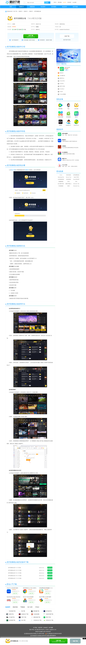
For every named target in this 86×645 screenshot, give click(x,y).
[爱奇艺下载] (44, 617)
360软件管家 (60, 116)
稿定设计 (62, 72)
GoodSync (62, 88)
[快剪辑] (60, 121)
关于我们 (35, 627)
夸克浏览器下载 (12, 611)
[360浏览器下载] (7, 620)
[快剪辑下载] (7, 614)
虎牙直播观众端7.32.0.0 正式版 (14, 570)
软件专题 (75, 6)
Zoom (61, 174)
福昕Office (62, 78)
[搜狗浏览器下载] (32, 617)
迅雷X (68, 185)
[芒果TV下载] (19, 617)
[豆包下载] (19, 611)
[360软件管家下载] (44, 614)
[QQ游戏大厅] (68, 121)
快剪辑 (60, 125)
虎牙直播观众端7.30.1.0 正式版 (14, 572)
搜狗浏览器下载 (37, 617)
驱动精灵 (69, 2)
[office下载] (19, 620)
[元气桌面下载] (7, 617)
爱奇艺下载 (48, 617)
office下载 (23, 620)
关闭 (84, 638)
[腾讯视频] (60, 104)
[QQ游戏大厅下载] (19, 614)
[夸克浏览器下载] (7, 611)
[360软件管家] (60, 113)
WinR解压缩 (62, 75)
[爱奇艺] (76, 113)
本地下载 (50, 567)
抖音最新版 (61, 185)
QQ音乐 (64, 2)
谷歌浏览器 (68, 174)
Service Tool (68, 177)
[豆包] (68, 104)
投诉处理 (45, 627)
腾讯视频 (60, 2)
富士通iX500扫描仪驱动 (61, 183)
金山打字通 (76, 177)
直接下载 (66, 36)
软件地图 (51, 627)
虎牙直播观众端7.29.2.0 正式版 (14, 575)
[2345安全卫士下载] (32, 620)
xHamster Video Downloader (76, 183)
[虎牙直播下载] (44, 611)
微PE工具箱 (62, 86)
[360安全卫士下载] (44, 620)
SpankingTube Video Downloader (61, 177)
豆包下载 (23, 611)
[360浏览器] (68, 113)
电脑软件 (21, 6)
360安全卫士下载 (49, 620)
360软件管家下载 (49, 614)
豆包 (68, 108)
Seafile (61, 91)
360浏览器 (68, 116)
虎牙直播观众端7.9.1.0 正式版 (14, 567)
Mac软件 (43, 6)
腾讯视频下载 (36, 611)
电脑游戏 (32, 6)
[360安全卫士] (76, 121)
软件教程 (53, 6)
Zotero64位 (62, 80)
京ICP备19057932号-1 (39, 629)
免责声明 (40, 627)
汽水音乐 (62, 83)
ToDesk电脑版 (63, 94)
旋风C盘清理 (67, 67)
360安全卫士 (76, 125)
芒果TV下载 (23, 617)
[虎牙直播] (76, 104)
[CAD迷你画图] (32, 614)
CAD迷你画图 (36, 614)
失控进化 (64, 146)
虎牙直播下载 (49, 611)
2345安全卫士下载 (37, 620)
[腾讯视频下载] (32, 611)
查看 (66, 69)
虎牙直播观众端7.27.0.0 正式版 (14, 578)
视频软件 (26, 11)
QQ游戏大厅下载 (24, 614)
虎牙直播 (76, 108)
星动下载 (15, 11)
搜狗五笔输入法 (69, 183)
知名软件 (64, 6)
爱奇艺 (55, 2)
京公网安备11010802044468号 (54, 633)
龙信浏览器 (68, 179)
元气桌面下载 (11, 617)
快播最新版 (61, 181)
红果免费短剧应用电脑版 (76, 174)
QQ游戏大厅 (68, 125)
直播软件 (31, 11)
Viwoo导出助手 (76, 179)
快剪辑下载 (11, 614)
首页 (11, 6)
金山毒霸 (74, 2)
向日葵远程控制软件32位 (61, 179)
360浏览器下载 (12, 620)
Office (68, 181)
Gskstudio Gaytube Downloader (76, 185)
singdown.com (52, 629)
